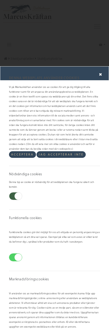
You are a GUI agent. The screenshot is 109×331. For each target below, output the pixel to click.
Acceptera (22, 154)
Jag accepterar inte (61, 154)
